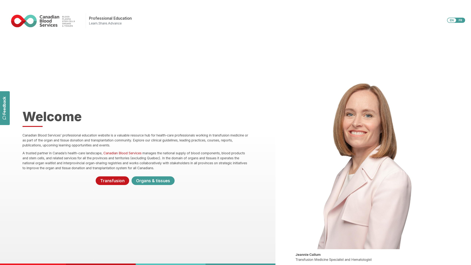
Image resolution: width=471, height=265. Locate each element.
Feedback (4, 106)
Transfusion (112, 180)
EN (452, 20)
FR (460, 20)
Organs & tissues (153, 180)
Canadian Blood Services (122, 153)
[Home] (48, 21)
